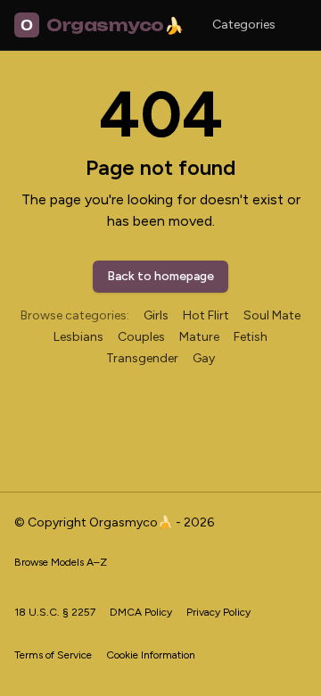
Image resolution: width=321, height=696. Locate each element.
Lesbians (78, 336)
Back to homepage (160, 276)
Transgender (142, 358)
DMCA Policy (141, 612)
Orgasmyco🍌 (102, 25)
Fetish (251, 336)
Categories (244, 24)
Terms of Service (53, 655)
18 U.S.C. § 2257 (54, 612)
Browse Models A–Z (60, 562)
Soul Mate (271, 315)
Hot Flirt (206, 315)
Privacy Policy (218, 612)
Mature (199, 336)
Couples (141, 336)
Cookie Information (150, 655)
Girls (156, 315)
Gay (204, 358)
